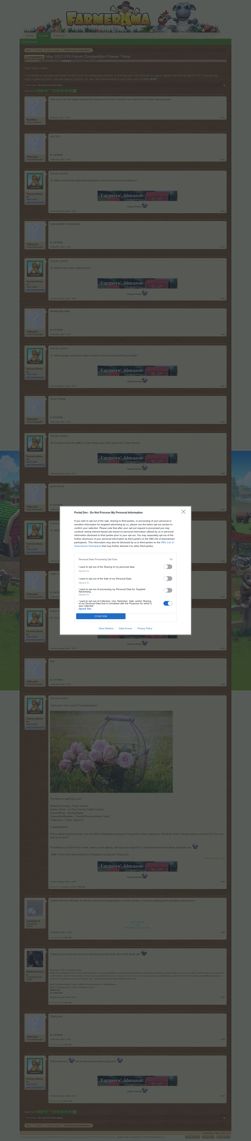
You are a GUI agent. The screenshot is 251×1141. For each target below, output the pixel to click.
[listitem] (125, 559)
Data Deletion (106, 628)
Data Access (125, 628)
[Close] (184, 513)
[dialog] (125, 570)
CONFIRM (101, 616)
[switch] (167, 566)
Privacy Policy (144, 628)
